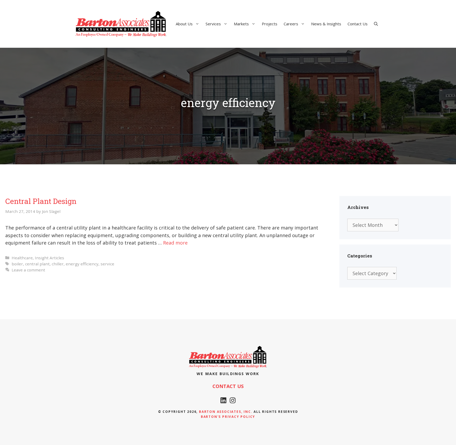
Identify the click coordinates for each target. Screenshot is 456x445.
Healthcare (22, 257)
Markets (241, 23)
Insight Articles (49, 257)
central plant (37, 263)
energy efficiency (82, 263)
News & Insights (326, 23)
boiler (17, 263)
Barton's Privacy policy (228, 416)
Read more (175, 243)
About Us (184, 23)
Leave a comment (28, 269)
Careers (291, 23)
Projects (269, 23)
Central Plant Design (41, 201)
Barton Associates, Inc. (225, 411)
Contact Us (358, 23)
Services (213, 23)
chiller (58, 263)
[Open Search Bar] (376, 23)
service (107, 263)
